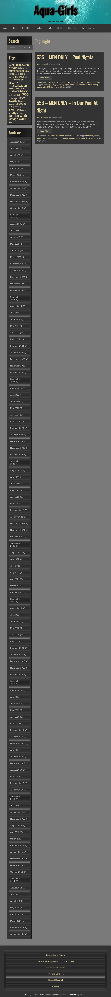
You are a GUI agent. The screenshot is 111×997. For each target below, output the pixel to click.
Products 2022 (70, 136)
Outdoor (64, 82)
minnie (11, 88)
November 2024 (17, 283)
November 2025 (17, 201)
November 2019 (17, 668)
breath (96, 136)
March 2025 (15, 257)
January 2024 (16, 352)
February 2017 (17, 783)
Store (14, 28)
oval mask (12, 95)
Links (50, 28)
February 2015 (17, 845)
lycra (23, 79)
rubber (22, 97)
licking (17, 80)
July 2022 (14, 477)
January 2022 (16, 517)
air (45, 85)
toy (18, 113)
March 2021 (15, 586)
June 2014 (15, 901)
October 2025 (16, 208)
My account (86, 28)
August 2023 (16, 388)
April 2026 (15, 168)
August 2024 (16, 306)
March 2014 (15, 921)
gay (49, 82)
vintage (13, 118)
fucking (11, 77)
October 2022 (16, 454)
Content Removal (55, 980)
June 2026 (15, 155)
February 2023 (17, 428)
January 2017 (16, 790)
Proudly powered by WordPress (38, 994)
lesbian (11, 80)
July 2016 (14, 805)
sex (21, 101)
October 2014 (16, 872)
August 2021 (16, 552)
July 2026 (14, 148)
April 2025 (15, 250)
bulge (20, 68)
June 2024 (15, 319)
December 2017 (17, 763)
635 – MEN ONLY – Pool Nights (65, 57)
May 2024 (14, 326)
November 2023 (17, 366)
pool (76, 85)
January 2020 (16, 654)
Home (4, 28)
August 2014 (16, 888)
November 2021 (17, 530)
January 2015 (16, 852)
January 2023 (16, 435)
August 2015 (16, 825)
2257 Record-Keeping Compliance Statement (55, 961)
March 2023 (15, 421)
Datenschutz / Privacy (55, 955)
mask (13, 82)
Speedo (88, 82)
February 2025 (17, 264)
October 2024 (16, 290)
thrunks (72, 138)
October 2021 (16, 537)
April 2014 (15, 914)
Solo (82, 82)
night (67, 85)
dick (52, 85)
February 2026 (17, 181)
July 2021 (14, 559)
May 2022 (14, 490)
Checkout (72, 28)
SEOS (82, 994)
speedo (82, 85)
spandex (13, 104)
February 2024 (17, 346)
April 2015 (15, 832)
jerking (61, 85)
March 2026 (15, 175)
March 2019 (15, 723)
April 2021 (15, 579)
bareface (89, 136)
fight (11, 74)
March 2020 (15, 641)
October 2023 (16, 372)
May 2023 (14, 408)
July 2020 (14, 615)
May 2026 (14, 162)
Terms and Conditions (55, 974)
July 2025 (14, 230)
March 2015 (15, 839)
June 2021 (15, 566)
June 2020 (15, 621)
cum (25, 68)
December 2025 (17, 195)
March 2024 (15, 339)
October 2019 (16, 674)
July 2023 (14, 395)
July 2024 (14, 313)
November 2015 (17, 819)
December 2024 (17, 277)
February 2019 (17, 730)
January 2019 (16, 737)
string (11, 106)
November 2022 (17, 448)
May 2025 (14, 244)
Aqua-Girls (55, 10)
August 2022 (16, 470)
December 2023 (17, 359)
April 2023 (15, 415)
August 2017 (16, 770)
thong (94, 82)
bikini (15, 64)
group (21, 77)
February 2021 (17, 592)
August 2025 (16, 224)
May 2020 (14, 628)
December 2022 (17, 441)
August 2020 (16, 608)
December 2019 (17, 661)
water (23, 119)
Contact (39, 28)
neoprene (20, 88)
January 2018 (16, 756)
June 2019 (15, 703)
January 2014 (16, 934)
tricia (21, 113)
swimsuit (89, 85)
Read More (44, 78)
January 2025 (16, 270)
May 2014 (14, 907)
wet (11, 121)
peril (19, 94)
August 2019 (16, 690)
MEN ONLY (56, 82)
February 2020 (17, 648)
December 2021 (17, 523)
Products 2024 (74, 82)
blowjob (24, 64)
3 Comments (54, 87)
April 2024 (15, 332)
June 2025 (15, 237)
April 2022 (15, 497)
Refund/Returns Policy (55, 968)
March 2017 (15, 776)
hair (26, 77)
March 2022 (15, 503)
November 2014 (17, 865)
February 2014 (17, 927)
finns (15, 74)
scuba (14, 100)
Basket (60, 28)
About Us (25, 28)
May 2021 (14, 572)
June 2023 (15, 401)
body (48, 85)
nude (72, 85)
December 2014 (17, 858)
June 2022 (15, 484)
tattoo (24, 110)
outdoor (22, 91)
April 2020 (15, 635)
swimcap (18, 107)
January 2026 (16, 188)
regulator (13, 98)
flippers (22, 73)
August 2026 (16, 142)
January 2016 (16, 812)
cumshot (14, 70)
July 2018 (14, 750)
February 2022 (17, 510)
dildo (27, 71)
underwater (41, 87)
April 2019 (15, 717)
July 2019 (14, 697)
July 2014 (14, 894)
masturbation (42, 138)
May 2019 (14, 710)
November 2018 (17, 743)
